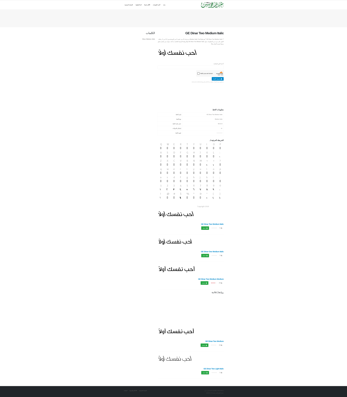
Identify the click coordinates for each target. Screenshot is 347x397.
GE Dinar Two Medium (214, 341)
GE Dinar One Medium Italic (212, 252)
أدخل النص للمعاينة (219, 63)
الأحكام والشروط (132, 390)
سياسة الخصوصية (142, 390)
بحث (164, 5)
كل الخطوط (139, 5)
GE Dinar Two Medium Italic (212, 224)
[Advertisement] (173, 18)
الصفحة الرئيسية (129, 5)
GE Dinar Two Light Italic (214, 369)
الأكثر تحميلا (147, 5)
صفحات (125, 390)
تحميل (204, 228)
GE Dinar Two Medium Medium (211, 279)
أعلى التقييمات (156, 5)
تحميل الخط (217, 79)
